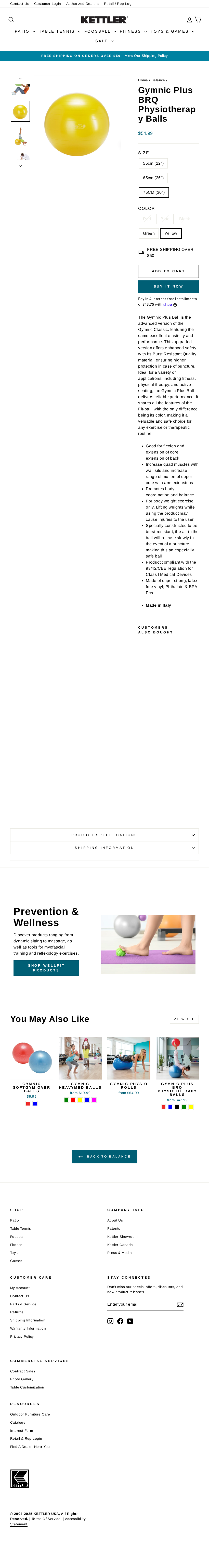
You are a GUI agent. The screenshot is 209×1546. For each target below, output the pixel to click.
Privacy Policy (22, 1337)
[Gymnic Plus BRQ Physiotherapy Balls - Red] (141, 768)
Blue (165, 219)
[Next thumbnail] (20, 164)
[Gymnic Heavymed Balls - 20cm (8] (94, 1100)
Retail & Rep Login (26, 1438)
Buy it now (169, 286)
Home (143, 80)
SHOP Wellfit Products (46, 968)
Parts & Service (23, 1304)
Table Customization (27, 1387)
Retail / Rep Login (119, 4)
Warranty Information (28, 1328)
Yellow (170, 233)
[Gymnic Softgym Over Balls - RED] (28, 1103)
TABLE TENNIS (58, 31)
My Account (20, 1288)
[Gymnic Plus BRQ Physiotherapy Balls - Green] (141, 786)
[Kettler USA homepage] (56, 1478)
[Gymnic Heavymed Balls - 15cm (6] (80, 1100)
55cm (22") (153, 163)
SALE (102, 41)
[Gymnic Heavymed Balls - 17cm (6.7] (87, 1100)
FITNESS (131, 31)
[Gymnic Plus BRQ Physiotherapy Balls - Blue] (141, 774)
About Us (115, 1220)
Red (147, 219)
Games (16, 1261)
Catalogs (17, 1422)
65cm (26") (153, 178)
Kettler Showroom (122, 1237)
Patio (14, 1220)
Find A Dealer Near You (30, 1447)
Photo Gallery (21, 1379)
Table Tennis (20, 1228)
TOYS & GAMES (171, 31)
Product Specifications (104, 835)
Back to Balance (108, 1156)
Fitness (16, 1245)
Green (149, 233)
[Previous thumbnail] (20, 79)
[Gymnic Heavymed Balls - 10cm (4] (66, 1100)
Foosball (17, 1237)
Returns (17, 1312)
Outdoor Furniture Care (30, 1414)
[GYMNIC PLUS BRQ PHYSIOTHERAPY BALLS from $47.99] (143, 702)
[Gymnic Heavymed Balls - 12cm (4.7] (73, 1100)
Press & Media (119, 1253)
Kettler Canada (120, 1245)
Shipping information (104, 848)
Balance (158, 80)
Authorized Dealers (82, 4)
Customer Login (47, 4)
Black (184, 219)
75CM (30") (154, 192)
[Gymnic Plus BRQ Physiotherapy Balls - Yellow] (141, 792)
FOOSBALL (98, 31)
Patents (113, 1228)
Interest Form (21, 1431)
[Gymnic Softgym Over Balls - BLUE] (35, 1103)
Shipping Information (27, 1320)
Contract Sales (22, 1371)
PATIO (23, 31)
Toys (14, 1253)
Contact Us (19, 4)
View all (184, 1019)
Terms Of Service (47, 1519)
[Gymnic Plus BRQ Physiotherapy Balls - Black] (141, 780)
